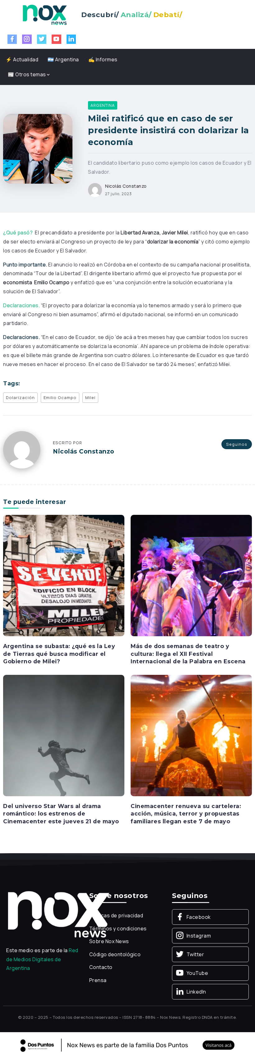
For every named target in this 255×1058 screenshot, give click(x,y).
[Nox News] (44, 14)
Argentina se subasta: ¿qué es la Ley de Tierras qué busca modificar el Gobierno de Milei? (59, 654)
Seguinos (236, 444)
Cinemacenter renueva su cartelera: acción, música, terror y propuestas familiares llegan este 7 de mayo (186, 814)
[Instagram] (27, 39)
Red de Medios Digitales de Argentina (42, 959)
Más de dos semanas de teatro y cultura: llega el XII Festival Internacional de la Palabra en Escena (188, 654)
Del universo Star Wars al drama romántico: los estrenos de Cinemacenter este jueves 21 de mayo (61, 814)
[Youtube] (56, 39)
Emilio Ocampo (60, 397)
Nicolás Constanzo (126, 186)
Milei (90, 397)
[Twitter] (42, 39)
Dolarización (20, 397)
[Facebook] (12, 39)
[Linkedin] (71, 39)
